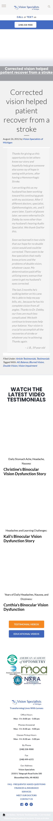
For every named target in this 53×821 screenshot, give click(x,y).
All (18, 362)
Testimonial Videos (26, 624)
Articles (11, 814)
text (30, 17)
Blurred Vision (36, 362)
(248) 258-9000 (25, 25)
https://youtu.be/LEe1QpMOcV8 (26, 545)
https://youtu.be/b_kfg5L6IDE (26, 409)
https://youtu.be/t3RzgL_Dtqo (26, 481)
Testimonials (43, 358)
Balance (24, 362)
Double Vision (10, 365)
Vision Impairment (27, 365)
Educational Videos (26, 633)
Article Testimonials (27, 814)
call (20, 17)
